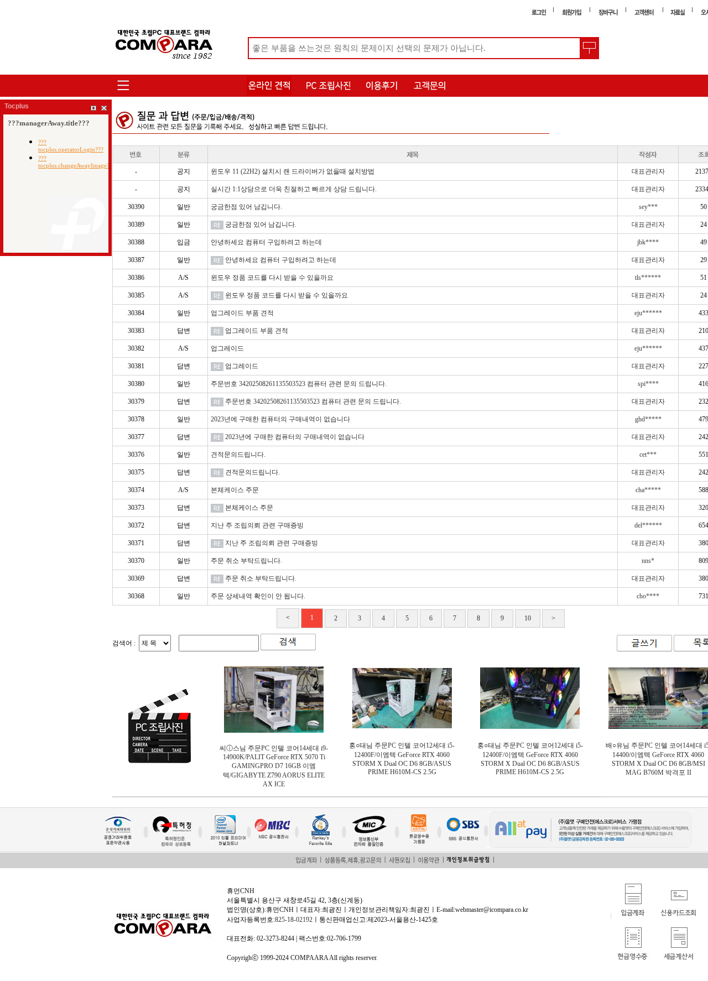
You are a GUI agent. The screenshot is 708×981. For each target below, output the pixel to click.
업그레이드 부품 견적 (242, 313)
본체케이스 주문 (235, 490)
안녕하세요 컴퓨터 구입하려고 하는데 (266, 242)
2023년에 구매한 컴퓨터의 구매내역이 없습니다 (280, 419)
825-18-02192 (294, 919)
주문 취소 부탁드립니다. (246, 561)
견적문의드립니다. (238, 454)
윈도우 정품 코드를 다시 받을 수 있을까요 (272, 277)
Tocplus (16, 106)
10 (527, 618)
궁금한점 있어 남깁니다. (246, 207)
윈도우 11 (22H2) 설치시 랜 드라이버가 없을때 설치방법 (292, 171)
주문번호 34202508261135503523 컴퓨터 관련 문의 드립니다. (299, 384)
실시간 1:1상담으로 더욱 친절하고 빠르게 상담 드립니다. (294, 189)
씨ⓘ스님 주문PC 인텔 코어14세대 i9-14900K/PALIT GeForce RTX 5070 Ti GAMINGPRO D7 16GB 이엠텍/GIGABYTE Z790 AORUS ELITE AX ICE (274, 766)
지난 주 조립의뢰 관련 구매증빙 (257, 525)
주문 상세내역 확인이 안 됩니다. (258, 596)
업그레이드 (227, 348)
